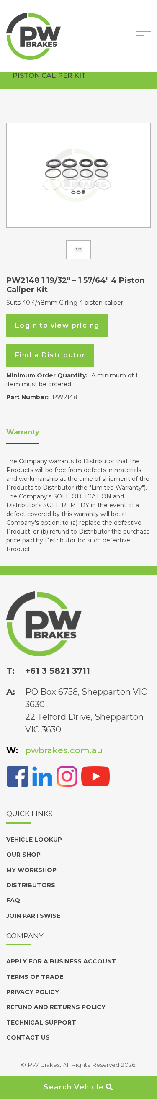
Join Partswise (33, 915)
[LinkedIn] (42, 776)
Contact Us (28, 1037)
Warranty (22, 432)
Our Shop (23, 854)
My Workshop (31, 870)
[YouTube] (95, 776)
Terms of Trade (34, 977)
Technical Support (41, 1022)
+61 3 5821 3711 (57, 671)
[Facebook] (17, 776)
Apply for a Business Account (61, 961)
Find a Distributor (50, 355)
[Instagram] (67, 776)
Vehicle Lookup (34, 839)
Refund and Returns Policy (56, 1007)
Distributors (30, 885)
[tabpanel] (78, 175)
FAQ (13, 900)
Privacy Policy (32, 992)
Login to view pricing (57, 325)
